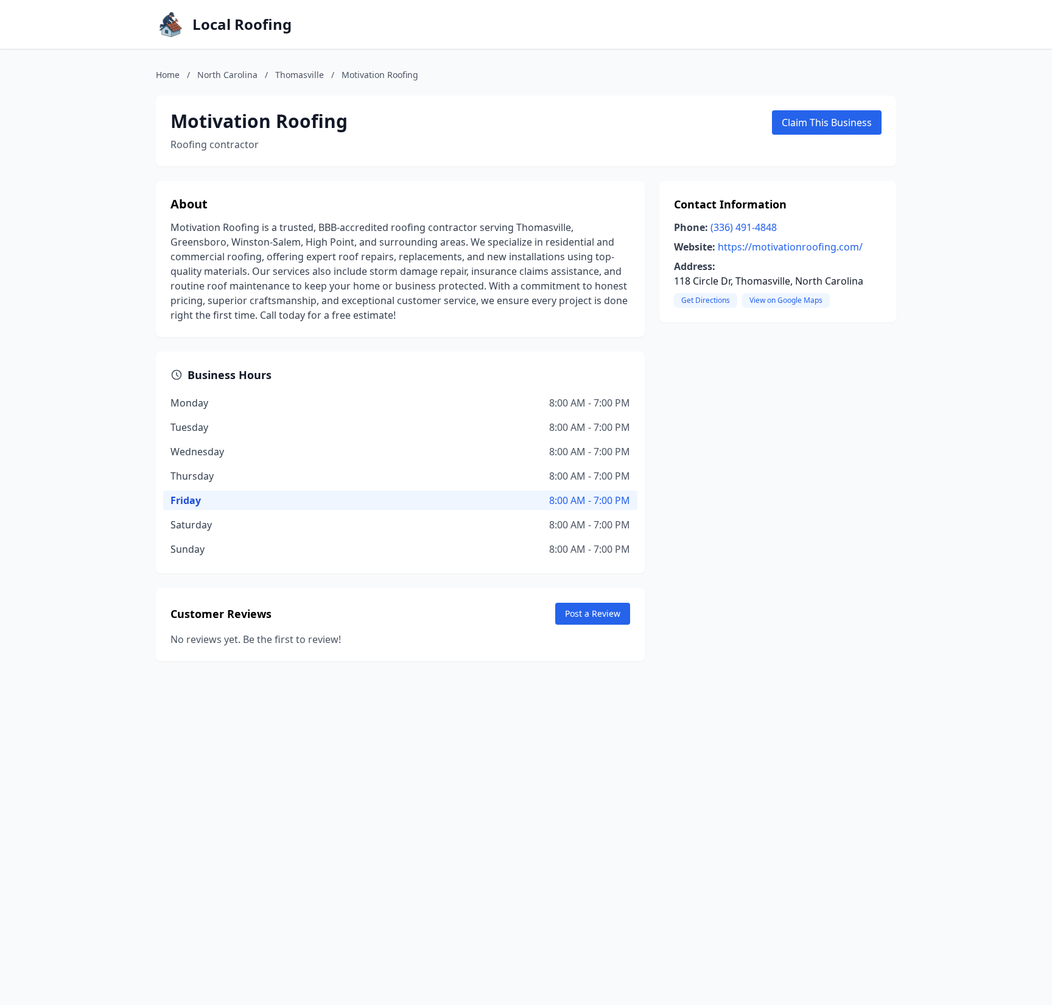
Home (168, 74)
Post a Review (592, 613)
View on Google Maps (785, 300)
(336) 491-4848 (743, 227)
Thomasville (299, 74)
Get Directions (705, 300)
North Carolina (227, 74)
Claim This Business (827, 122)
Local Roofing (242, 24)
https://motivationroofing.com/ (790, 247)
